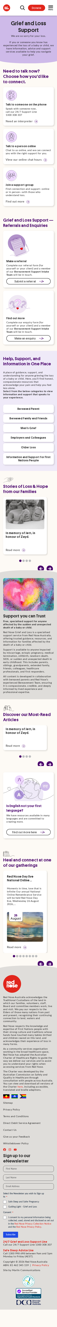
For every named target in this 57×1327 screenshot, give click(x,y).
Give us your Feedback (16, 1137)
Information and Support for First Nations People (28, 458)
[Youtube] (15, 1149)
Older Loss (28, 447)
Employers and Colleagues (28, 437)
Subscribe (10, 1235)
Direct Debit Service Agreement (22, 1123)
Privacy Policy (11, 1109)
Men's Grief (28, 428)
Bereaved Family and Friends (29, 418)
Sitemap (8, 1103)
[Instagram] (9, 1149)
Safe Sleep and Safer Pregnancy (23, 1202)
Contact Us (10, 1130)
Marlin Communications (26, 1270)
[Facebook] (4, 1149)
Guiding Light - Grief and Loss (22, 1207)
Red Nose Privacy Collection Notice (32, 1224)
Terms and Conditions (16, 1116)
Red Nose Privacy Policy (28, 1227)
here (20, 1087)
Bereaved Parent (28, 409)
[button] (50, 569)
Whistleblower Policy (16, 1143)
